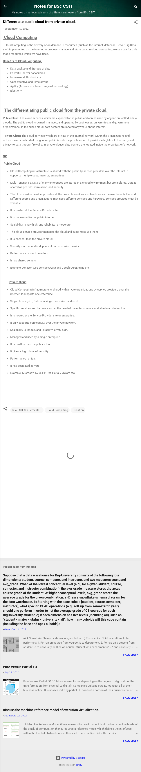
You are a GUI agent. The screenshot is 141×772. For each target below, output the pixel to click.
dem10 (79, 765)
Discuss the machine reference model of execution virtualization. (51, 710)
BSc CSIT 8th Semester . (27, 410)
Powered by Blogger (72, 757)
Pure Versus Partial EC (20, 667)
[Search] (136, 7)
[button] (136, 23)
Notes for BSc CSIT (53, 6)
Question (78, 410)
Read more (130, 655)
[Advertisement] (70, 527)
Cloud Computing (57, 410)
